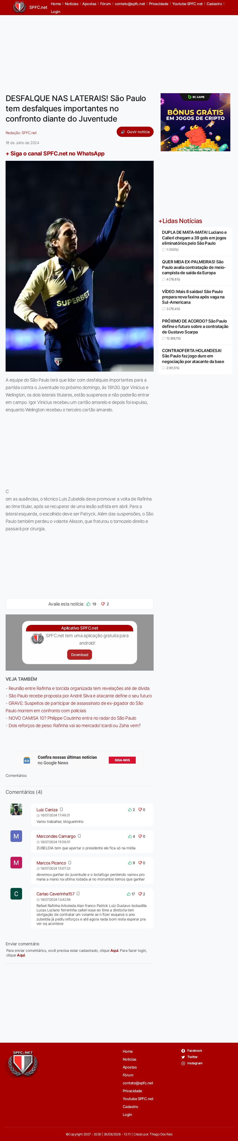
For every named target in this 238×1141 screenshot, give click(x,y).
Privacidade (132, 1090)
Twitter (192, 1057)
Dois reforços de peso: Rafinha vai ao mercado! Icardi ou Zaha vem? (75, 725)
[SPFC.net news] (79, 760)
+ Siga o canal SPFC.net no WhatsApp (55, 153)
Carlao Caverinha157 (55, 893)
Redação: (21, 132)
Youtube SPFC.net (138, 1098)
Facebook (194, 1050)
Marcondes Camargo (56, 836)
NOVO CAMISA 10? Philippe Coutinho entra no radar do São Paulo (72, 718)
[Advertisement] (119, 51)
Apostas (130, 1067)
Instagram (194, 1063)
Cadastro (130, 1106)
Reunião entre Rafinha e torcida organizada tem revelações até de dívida (79, 688)
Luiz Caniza (47, 809)
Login (55, 11)
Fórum (128, 1075)
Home (128, 1051)
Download (79, 654)
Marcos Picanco (51, 863)
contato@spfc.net (138, 1083)
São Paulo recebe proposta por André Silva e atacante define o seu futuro (80, 696)
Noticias (129, 1059)
